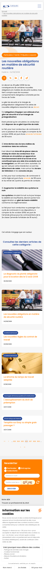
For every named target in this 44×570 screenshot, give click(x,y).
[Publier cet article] (10, 78)
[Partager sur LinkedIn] (15, 78)
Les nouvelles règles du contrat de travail (20, 338)
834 (18, 441)
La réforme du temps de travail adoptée (19, 378)
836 (26, 441)
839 (38, 441)
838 (34, 441)
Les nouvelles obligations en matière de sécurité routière (21, 315)
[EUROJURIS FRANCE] (10, 6)
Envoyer (11, 488)
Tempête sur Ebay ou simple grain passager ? (20, 424)
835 (22, 441)
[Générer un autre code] (37, 482)
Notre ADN (6, 499)
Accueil (4, 11)
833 (14, 441)
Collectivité (12, 471)
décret (36, 107)
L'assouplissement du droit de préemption (18, 401)
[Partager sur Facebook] (21, 78)
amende (27, 178)
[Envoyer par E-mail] (26, 78)
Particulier (12, 468)
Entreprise (26, 468)
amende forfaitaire (34, 134)
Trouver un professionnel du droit (15, 503)
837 (30, 441)
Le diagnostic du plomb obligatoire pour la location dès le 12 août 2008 (21, 275)
